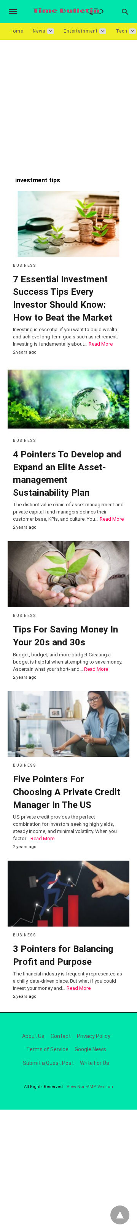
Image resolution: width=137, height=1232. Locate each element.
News (39, 31)
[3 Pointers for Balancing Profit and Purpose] (68, 894)
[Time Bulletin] (68, 11)
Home (16, 31)
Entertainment (81, 31)
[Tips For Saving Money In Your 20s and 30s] (68, 574)
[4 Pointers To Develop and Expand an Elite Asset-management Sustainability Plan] (68, 399)
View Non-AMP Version (90, 1086)
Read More (101, 344)
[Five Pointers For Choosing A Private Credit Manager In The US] (68, 724)
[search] (125, 11)
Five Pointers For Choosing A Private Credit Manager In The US (66, 792)
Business (24, 265)
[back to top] (119, 1214)
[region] (68, 104)
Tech (121, 31)
